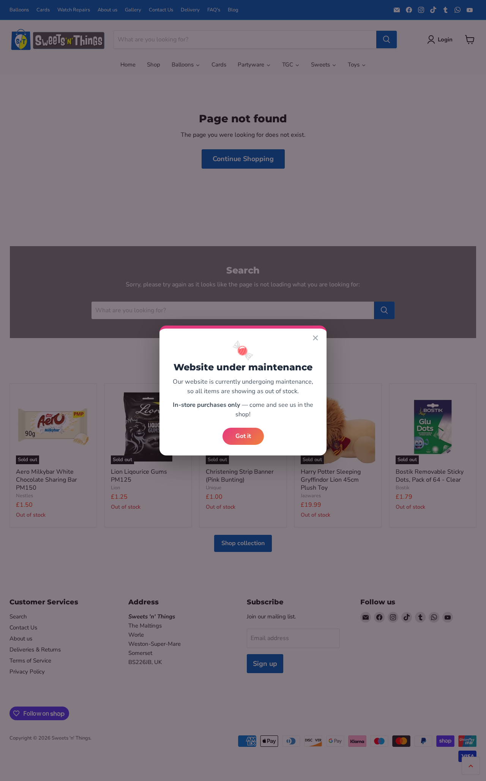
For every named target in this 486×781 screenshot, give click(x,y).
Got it (243, 436)
